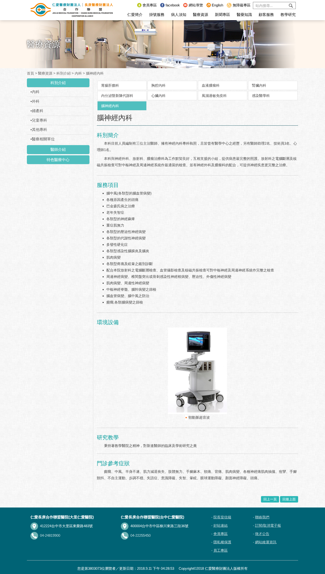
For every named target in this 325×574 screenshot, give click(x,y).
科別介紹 (63, 73)
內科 (78, 73)
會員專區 (150, 5)
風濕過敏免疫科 (214, 96)
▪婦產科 (36, 111)
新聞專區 (222, 15)
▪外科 (34, 101)
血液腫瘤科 (211, 85)
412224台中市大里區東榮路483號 (66, 526)
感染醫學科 (261, 96)
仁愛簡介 (135, 15)
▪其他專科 (38, 130)
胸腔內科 (158, 85)
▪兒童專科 (38, 120)
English (217, 5)
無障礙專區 (242, 5)
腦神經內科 (95, 73)
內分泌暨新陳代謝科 (117, 96)
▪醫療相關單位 (42, 139)
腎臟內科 (259, 85)
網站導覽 (196, 5)
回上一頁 (270, 499)
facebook (173, 5)
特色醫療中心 (58, 160)
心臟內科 (158, 96)
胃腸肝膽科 (110, 85)
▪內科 (34, 92)
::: (132, 5)
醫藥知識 (244, 15)
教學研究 (288, 15)
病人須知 (178, 15)
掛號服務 (156, 15)
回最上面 (289, 499)
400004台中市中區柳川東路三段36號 (159, 526)
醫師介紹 (58, 149)
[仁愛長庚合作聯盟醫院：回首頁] (71, 10)
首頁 (30, 73)
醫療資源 (200, 15)
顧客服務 (266, 15)
